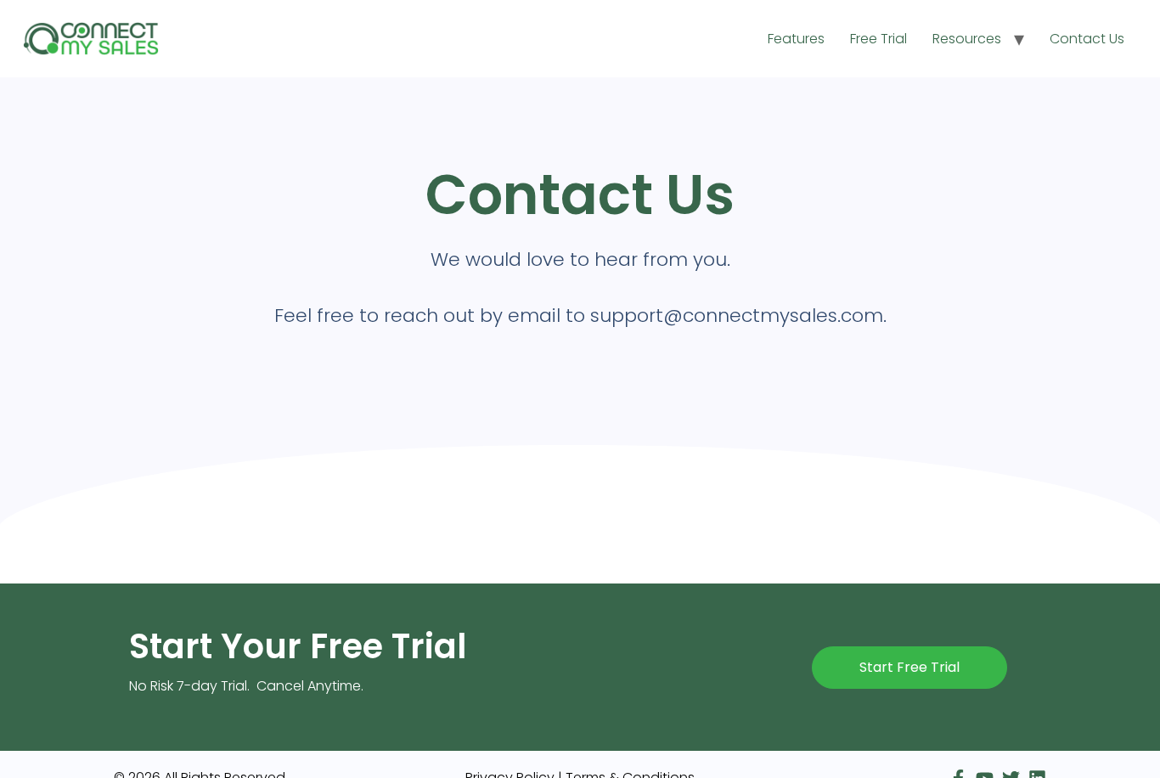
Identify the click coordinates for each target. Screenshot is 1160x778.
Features (796, 38)
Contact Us (1087, 38)
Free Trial (878, 38)
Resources (966, 38)
